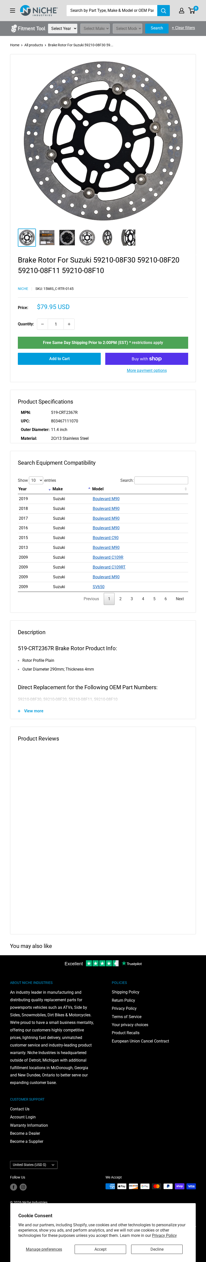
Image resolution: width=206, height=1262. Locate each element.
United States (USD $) (29, 1165)
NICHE (23, 289)
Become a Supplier (26, 1141)
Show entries (37, 480)
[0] (192, 11)
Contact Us (19, 1109)
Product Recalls (125, 1032)
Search (157, 28)
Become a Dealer (25, 1133)
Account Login (23, 1117)
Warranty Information (29, 1125)
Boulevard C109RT (109, 567)
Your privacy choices (130, 1024)
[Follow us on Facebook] (13, 1186)
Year (22, 489)
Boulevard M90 (106, 498)
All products (33, 45)
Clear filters (183, 27)
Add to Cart (59, 358)
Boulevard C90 (106, 537)
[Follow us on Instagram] (23, 1186)
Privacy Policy (164, 1235)
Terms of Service (126, 1016)
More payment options (147, 370)
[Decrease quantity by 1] (42, 324)
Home (14, 45)
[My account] (181, 10)
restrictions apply (147, 342)
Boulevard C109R (108, 557)
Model (98, 489)
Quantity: (26, 324)
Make (58, 489)
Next (180, 598)
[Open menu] (12, 11)
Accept (100, 1249)
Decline (157, 1249)
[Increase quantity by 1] (69, 324)
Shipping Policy (125, 992)
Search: (127, 480)
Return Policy (123, 1000)
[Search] (163, 10)
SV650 (99, 586)
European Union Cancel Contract (140, 1041)
